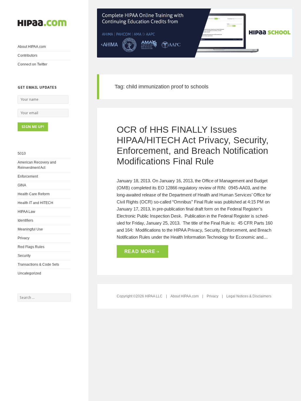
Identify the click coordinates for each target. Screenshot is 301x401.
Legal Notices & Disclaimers (248, 296)
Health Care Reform (34, 194)
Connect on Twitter (32, 64)
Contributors (27, 55)
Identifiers (25, 220)
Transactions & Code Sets (38, 264)
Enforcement (28, 176)
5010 (22, 153)
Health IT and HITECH (35, 203)
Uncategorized (29, 273)
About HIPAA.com (32, 47)
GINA (22, 185)
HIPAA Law (26, 212)
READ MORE (139, 251)
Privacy (23, 238)
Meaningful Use (30, 229)
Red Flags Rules (31, 247)
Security (24, 256)
